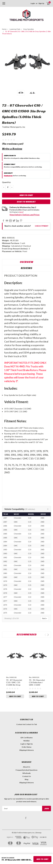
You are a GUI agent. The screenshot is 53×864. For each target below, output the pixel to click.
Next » (44, 618)
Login (33, 3)
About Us (26, 767)
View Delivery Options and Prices (25, 214)
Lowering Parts (15, 29)
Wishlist (26, 741)
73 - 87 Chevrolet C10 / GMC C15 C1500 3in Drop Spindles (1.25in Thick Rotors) (14, 685)
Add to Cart (15, 696)
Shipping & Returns (26, 750)
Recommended (27, 634)
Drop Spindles (28, 29)
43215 (21, 212)
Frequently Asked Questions (26, 770)
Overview (26, 262)
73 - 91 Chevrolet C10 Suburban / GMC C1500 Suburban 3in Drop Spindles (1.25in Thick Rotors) (37, 686)
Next (48, 64)
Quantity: (6, 182)
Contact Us (26, 776)
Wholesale (26, 773)
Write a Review (12, 148)
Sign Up (41, 3)
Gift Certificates (26, 738)
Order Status (26, 747)
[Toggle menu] (3, 4)
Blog (26, 779)
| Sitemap (38, 832)
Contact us (8, 175)
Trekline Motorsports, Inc (13, 127)
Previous (5, 64)
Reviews (26, 268)
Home (4, 29)
